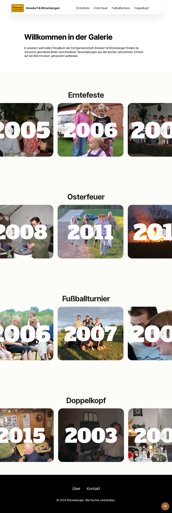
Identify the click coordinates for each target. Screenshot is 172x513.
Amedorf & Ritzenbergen (43, 8)
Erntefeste (82, 8)
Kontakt (93, 488)
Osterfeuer (101, 8)
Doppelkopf (141, 8)
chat (165, 506)
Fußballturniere (121, 8)
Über (76, 488)
